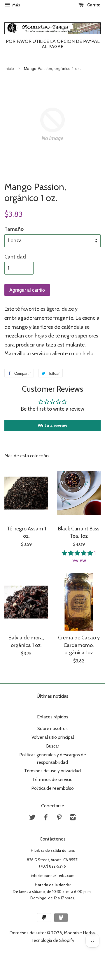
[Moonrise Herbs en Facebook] (46, 818)
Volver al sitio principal (53, 737)
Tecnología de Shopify (52, 940)
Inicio (9, 68)
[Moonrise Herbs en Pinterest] (59, 818)
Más (15, 5)
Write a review (52, 425)
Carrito (93, 5)
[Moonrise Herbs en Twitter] (32, 818)
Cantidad (15, 257)
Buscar (52, 746)
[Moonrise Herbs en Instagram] (72, 818)
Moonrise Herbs (79, 933)
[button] (78, 553)
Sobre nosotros (52, 728)
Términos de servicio (52, 779)
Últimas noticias (52, 696)
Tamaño (14, 229)
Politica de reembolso (52, 788)
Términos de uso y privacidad (52, 770)
